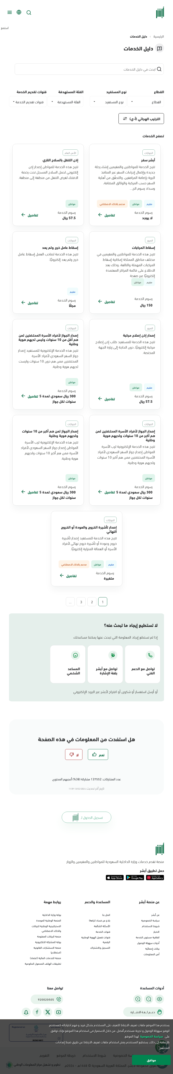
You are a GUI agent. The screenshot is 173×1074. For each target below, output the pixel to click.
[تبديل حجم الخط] (148, 999)
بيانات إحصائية (152, 948)
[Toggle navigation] (9, 12)
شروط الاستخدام (150, 925)
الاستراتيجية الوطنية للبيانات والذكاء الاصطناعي (46, 928)
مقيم (149, 282)
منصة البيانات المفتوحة (49, 936)
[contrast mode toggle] (159, 999)
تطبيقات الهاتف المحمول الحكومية (43, 963)
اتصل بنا (106, 914)
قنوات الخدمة (103, 931)
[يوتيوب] (58, 1012)
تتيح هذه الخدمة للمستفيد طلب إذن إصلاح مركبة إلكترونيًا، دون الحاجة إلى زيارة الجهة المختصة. (125, 347)
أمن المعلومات (151, 953)
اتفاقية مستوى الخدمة (147, 936)
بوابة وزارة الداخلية (51, 914)
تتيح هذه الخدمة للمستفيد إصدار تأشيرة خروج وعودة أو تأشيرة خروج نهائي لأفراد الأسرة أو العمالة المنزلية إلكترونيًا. (89, 543)
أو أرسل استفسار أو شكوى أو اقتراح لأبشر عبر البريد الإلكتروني (115, 691)
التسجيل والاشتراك (100, 947)
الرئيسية (158, 36)
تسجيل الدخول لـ (92, 817)
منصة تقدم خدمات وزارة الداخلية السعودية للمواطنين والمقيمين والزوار (115, 861)
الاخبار (156, 931)
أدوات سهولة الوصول (148, 942)
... (70, 601)
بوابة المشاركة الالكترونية (48, 941)
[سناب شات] (26, 1012)
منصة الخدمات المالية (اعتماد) (45, 957)
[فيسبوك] (37, 1012)
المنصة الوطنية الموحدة (48, 920)
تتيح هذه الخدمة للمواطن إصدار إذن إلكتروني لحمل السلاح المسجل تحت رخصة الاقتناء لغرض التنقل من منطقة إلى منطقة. (48, 172)
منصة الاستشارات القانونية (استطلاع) (47, 950)
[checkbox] (98, 754)
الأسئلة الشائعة (102, 925)
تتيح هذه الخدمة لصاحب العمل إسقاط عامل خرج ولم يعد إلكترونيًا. (48, 256)
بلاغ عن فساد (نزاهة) (99, 920)
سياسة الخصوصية (150, 920)
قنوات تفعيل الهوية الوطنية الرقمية (95, 939)
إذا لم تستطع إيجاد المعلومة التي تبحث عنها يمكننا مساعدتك (115, 637)
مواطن (137, 282)
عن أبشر (155, 914)
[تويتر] (47, 1012)
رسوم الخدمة (143, 212)
